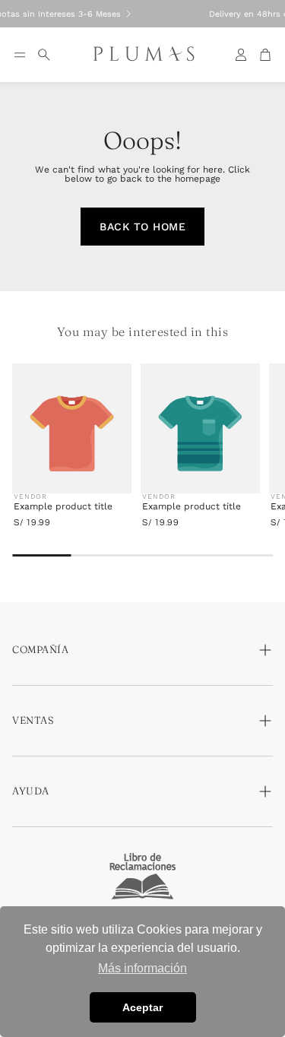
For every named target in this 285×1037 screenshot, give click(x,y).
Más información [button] (142, 968)
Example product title (63, 506)
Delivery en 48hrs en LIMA (133, 13)
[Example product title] (71, 433)
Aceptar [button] (142, 1007)
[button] (19, 54)
